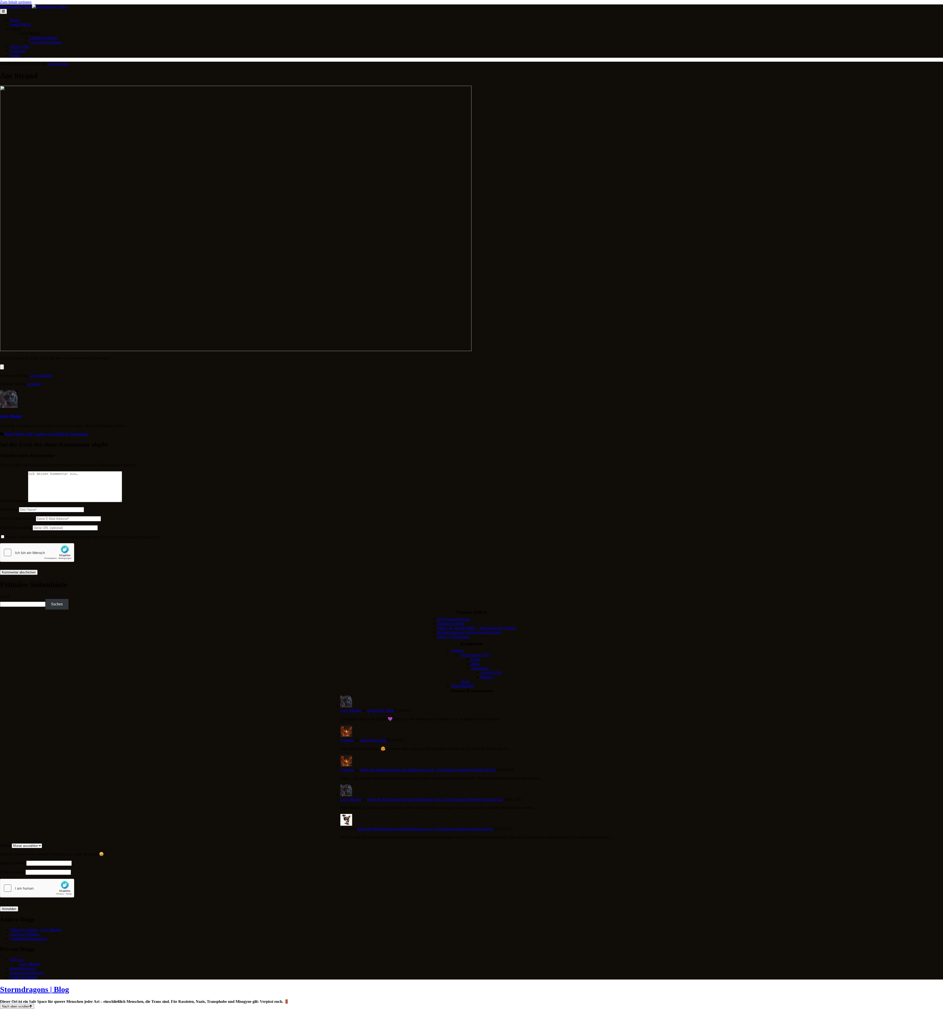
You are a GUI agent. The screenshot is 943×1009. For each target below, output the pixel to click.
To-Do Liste (19, 46)
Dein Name (9, 509)
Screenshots (79, 434)
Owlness (347, 740)
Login (14, 55)
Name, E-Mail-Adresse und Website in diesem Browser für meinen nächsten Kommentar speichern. (83, 537)
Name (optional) (12, 863)
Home (14, 20)
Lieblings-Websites (24, 934)
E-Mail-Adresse (12, 872)
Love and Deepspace (45, 42)
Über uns (17, 959)
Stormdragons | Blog (34, 989)
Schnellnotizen (462, 686)
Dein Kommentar (13, 501)
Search (5, 597)
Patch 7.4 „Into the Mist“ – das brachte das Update (476, 628)
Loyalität (34, 384)
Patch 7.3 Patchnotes (453, 637)
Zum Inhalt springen (15, 2)
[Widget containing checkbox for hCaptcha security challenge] (37, 552)
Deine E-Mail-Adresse (17, 518)
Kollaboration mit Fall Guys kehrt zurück (469, 632)
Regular (487, 677)
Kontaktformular (23, 968)
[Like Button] (2, 366)
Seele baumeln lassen (453, 619)
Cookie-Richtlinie (23, 977)
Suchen (57, 604)
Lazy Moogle (58, 64)
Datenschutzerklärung (27, 973)
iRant (475, 664)
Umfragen (18, 51)
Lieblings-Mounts (43, 38)
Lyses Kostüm (41, 375)
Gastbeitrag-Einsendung (28, 939)
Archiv (5, 845)
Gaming (40, 434)
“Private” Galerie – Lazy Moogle (35, 930)
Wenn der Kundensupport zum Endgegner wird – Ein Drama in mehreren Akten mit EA (428, 770)
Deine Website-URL (16, 528)
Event (475, 659)
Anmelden (9, 909)
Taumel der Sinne (451, 623)
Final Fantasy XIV (18, 434)
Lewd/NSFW (20, 24)
